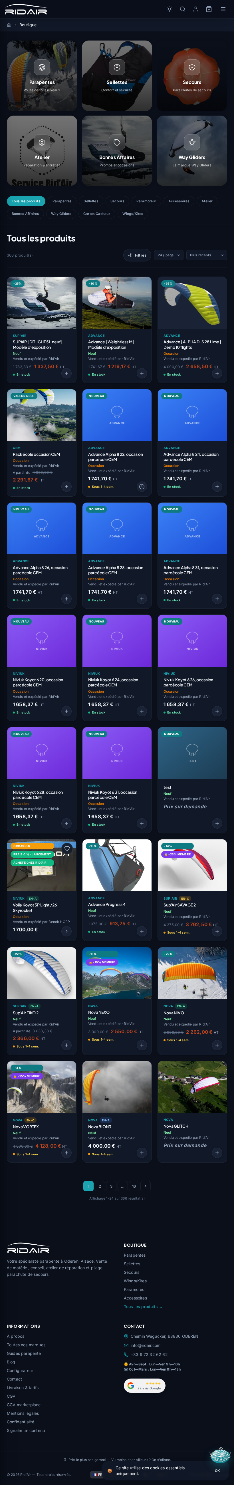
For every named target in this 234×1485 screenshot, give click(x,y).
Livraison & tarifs (23, 1387)
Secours (117, 201)
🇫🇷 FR (98, 1474)
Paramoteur (146, 201)
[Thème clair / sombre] (169, 9)
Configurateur (20, 1370)
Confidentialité (20, 1421)
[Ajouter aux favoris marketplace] (67, 848)
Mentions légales (23, 1413)
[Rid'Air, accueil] (26, 9)
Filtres (140, 255)
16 (134, 1186)
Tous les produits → (143, 1306)
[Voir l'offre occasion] (66, 931)
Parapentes (62, 201)
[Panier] (209, 9)
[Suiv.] (145, 1186)
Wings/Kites (132, 213)
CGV (11, 1396)
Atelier (207, 201)
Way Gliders (61, 213)
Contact (14, 1379)
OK (217, 1470)
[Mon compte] (195, 9)
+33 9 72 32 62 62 (149, 1354)
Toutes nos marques (26, 1344)
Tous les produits (26, 201)
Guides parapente (24, 1353)
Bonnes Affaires (25, 213)
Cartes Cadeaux (96, 213)
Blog (11, 1361)
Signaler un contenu (26, 1430)
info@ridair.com (145, 1345)
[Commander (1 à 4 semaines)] (142, 486)
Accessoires (179, 201)
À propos (15, 1336)
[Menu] (223, 9)
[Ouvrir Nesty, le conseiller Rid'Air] (220, 1456)
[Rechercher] (182, 9)
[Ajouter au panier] (217, 373)
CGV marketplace (24, 1404)
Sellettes (91, 201)
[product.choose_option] (66, 373)
